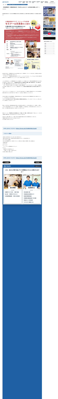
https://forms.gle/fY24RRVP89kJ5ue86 (26, 128)
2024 (45, 46)
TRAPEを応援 (46, 2)
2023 (45, 48)
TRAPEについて (37, 166)
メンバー (38, 2)
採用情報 (42, 2)
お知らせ (27, 2)
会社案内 (34, 2)
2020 (45, 53)
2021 (45, 51)
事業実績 (24, 2)
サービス (20, 2)
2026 (45, 43)
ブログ (30, 2)
